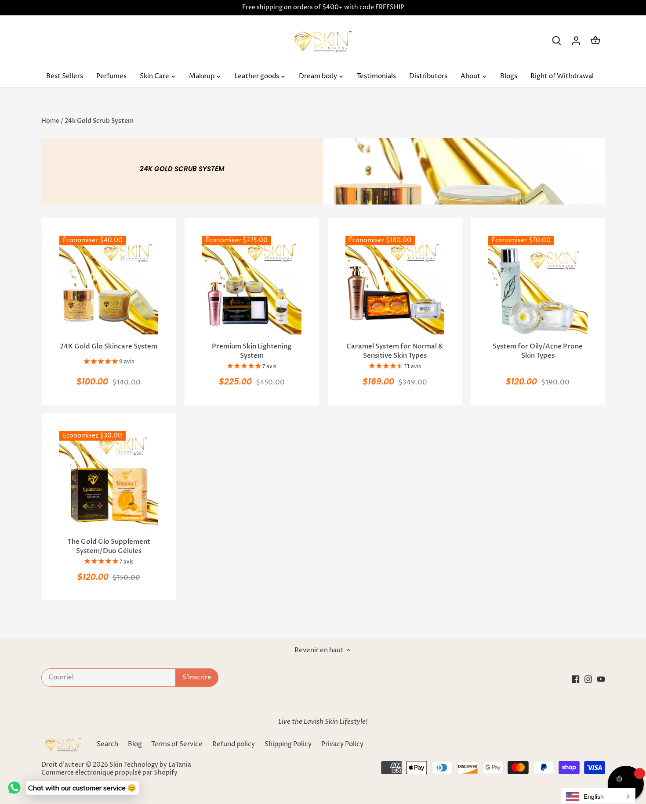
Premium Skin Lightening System (251, 351)
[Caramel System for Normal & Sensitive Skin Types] (395, 285)
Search (107, 744)
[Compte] (576, 41)
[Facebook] (575, 678)
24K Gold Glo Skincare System (108, 346)
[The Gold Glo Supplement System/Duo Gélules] (109, 480)
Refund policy (233, 744)
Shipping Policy (289, 744)
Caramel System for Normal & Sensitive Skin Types (394, 351)
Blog (135, 744)
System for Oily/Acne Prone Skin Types (538, 351)
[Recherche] (556, 41)
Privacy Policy (342, 744)
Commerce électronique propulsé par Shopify (109, 773)
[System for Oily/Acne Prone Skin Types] (538, 285)
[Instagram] (588, 678)
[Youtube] (601, 678)
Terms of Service (177, 744)
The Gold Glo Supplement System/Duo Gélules (108, 546)
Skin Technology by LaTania (150, 765)
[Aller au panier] (595, 41)
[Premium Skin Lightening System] (251, 285)
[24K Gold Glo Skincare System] (109, 285)
